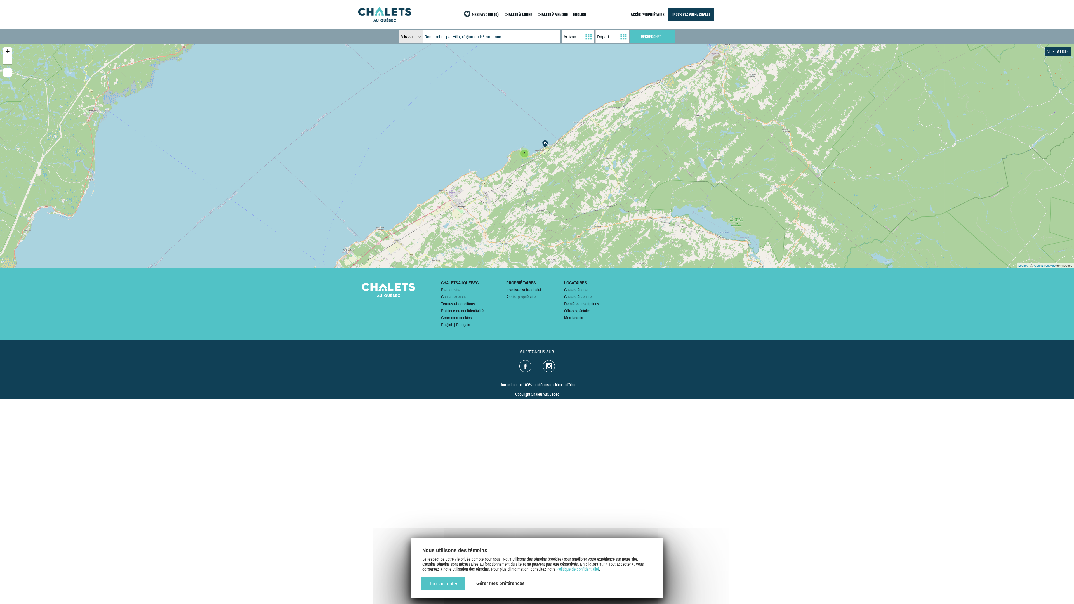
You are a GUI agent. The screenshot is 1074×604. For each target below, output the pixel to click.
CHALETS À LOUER (519, 15)
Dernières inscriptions (581, 303)
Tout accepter (443, 583)
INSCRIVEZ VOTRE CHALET (691, 14)
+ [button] (8, 51)
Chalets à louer (576, 289)
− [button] (8, 59)
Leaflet (1023, 265)
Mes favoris (573, 317)
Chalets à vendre (578, 296)
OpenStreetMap (1045, 265)
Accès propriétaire (521, 296)
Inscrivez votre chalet (523, 289)
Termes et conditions (458, 303)
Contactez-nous (454, 296)
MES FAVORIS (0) (485, 15)
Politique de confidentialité (462, 310)
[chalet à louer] (384, 20)
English (447, 324)
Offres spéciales (577, 310)
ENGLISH (579, 15)
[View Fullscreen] (7, 72)
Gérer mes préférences (500, 583)
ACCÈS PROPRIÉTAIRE (648, 15)
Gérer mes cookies (456, 317)
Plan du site (450, 289)
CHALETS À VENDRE (553, 15)
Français (463, 324)
